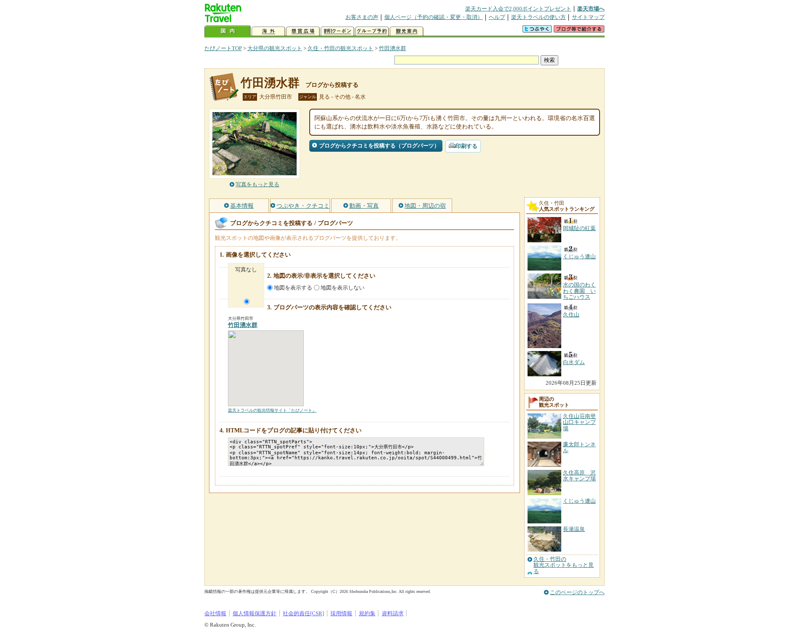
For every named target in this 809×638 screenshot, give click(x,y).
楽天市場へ (591, 8)
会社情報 (215, 613)
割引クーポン (337, 31)
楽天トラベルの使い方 (538, 17)
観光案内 (406, 31)
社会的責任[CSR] (303, 613)
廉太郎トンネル (579, 447)
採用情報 (341, 613)
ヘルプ (497, 17)
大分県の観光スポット (274, 48)
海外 (268, 31)
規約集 (367, 613)
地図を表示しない (342, 287)
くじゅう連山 (579, 501)
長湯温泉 (574, 529)
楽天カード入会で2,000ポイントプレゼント (518, 8)
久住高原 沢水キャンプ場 (579, 475)
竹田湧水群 (392, 48)
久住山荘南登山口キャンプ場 (579, 422)
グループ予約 (372, 31)
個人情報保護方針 (254, 613)
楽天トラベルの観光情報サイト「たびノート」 (272, 410)
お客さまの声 (362, 17)
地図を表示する (293, 287)
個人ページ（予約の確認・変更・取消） (433, 17)
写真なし (246, 269)
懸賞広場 (303, 31)
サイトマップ (588, 17)
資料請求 (393, 613)
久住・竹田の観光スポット (340, 48)
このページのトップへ (577, 592)
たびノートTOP (223, 48)
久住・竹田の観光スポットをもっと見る (563, 565)
